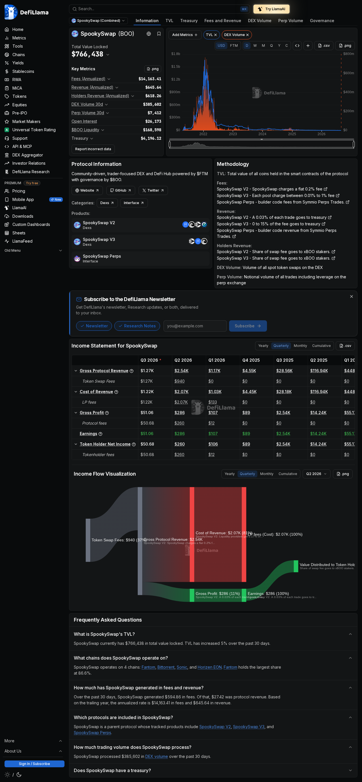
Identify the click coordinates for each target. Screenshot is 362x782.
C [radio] (286, 45)
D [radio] (247, 45)
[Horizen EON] (204, 225)
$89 (246, 412)
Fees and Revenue (222, 20)
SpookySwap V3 (99, 239)
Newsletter (97, 325)
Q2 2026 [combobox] (313, 474)
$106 (213, 444)
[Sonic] (198, 225)
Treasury (189, 20)
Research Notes (140, 325)
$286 (179, 412)
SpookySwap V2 (99, 222)
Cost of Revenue (96, 391)
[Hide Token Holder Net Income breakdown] (76, 444)
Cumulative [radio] (321, 346)
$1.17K (214, 370)
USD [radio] (221, 45)
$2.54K (181, 370)
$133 (212, 402)
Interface (131, 203)
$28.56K (284, 370)
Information (147, 20)
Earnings (88, 433)
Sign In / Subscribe (34, 764)
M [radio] (263, 45)
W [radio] (255, 45)
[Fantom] (185, 225)
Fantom (148, 667)
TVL (169, 20)
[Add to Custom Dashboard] (308, 45)
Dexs (104, 203)
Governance (322, 20)
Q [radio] (271, 45)
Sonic (182, 667)
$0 (211, 381)
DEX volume (156, 756)
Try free (32, 183)
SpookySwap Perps (102, 256)
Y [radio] (279, 45)
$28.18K (284, 391)
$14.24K (318, 412)
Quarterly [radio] (281, 346)
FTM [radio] (234, 45)
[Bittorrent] (192, 225)
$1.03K (214, 391)
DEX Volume (260, 20)
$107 (213, 412)
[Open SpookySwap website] (148, 33)
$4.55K (249, 370)
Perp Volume (290, 20)
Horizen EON (210, 667)
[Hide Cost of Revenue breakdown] (76, 392)
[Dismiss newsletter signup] (351, 296)
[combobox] (159, 9)
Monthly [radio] (300, 346)
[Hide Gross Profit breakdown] (76, 413)
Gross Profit (92, 412)
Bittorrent (166, 667)
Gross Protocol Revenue (104, 370)
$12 (211, 423)
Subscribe (245, 325)
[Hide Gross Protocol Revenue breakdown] (76, 371)
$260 (179, 423)
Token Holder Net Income (105, 444)
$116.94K (319, 370)
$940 (179, 381)
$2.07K (181, 391)
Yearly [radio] (263, 346)
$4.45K (249, 391)
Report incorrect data (93, 149)
